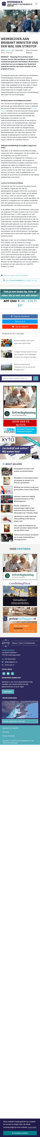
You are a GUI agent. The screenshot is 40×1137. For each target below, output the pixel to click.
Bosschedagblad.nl (15, 2)
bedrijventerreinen (22, 275)
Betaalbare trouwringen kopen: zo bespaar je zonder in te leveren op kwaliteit (26, 480)
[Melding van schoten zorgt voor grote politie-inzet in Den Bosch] (7, 490)
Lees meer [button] (32, 1127)
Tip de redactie (21, 326)
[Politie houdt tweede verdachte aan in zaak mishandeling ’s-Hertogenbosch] (7, 538)
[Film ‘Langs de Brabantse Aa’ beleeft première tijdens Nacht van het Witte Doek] (7, 528)
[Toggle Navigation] (36, 3)
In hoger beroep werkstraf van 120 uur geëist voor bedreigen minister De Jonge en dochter (25, 354)
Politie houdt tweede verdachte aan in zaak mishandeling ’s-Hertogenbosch (26, 537)
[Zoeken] (35, 378)
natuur (12, 275)
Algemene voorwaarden (10, 728)
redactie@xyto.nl (11, 662)
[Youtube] (8, 674)
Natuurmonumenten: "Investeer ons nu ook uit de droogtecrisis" (24, 367)
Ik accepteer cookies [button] (20, 1133)
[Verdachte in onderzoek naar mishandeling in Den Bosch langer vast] (7, 519)
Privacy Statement (8, 736)
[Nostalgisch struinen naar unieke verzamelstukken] (7, 471)
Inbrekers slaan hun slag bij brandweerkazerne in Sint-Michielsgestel (24, 498)
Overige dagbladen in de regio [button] (14, 721)
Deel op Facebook (21, 316)
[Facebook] (4, 674)
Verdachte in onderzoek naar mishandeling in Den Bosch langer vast (25, 518)
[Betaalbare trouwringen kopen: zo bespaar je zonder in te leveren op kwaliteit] (7, 481)
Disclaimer (5, 732)
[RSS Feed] (12, 674)
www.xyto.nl (9, 665)
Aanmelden (8, 692)
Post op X (21, 321)
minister (6, 275)
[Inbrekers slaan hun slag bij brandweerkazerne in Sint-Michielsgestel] (7, 499)
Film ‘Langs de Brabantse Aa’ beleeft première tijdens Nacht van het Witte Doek (26, 528)
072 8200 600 (10, 659)
